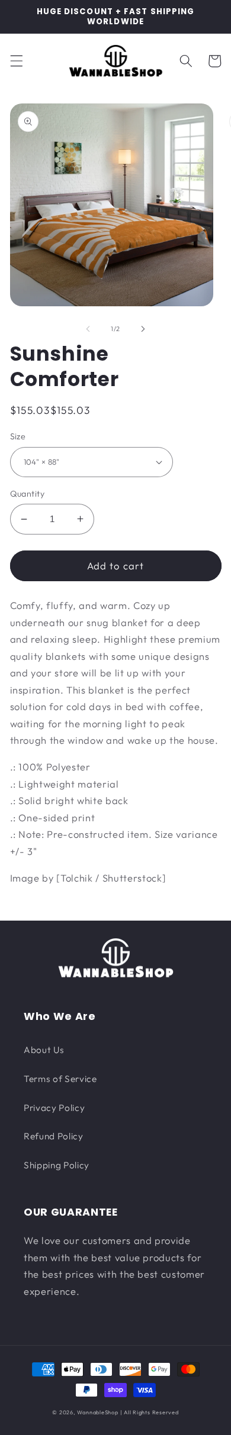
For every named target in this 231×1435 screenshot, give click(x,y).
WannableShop (97, 1412)
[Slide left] (88, 329)
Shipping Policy (56, 1165)
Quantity (27, 493)
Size (18, 436)
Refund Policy (54, 1136)
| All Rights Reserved (149, 1412)
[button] (16, 61)
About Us (44, 1049)
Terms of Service (60, 1078)
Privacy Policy (54, 1107)
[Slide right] (143, 329)
